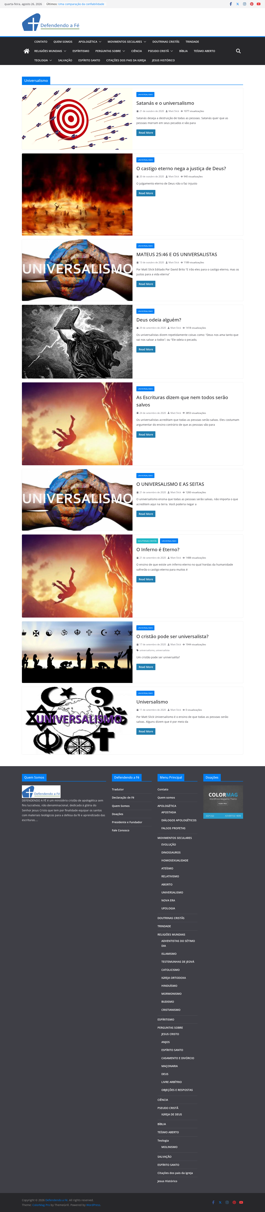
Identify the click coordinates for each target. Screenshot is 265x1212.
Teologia (41, 60)
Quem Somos (121, 806)
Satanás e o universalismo (165, 103)
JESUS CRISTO (170, 1034)
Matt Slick (174, 111)
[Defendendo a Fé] (26, 51)
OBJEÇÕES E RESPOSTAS (177, 1090)
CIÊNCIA (136, 51)
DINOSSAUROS (171, 852)
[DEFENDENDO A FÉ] (41, 788)
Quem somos (63, 41)
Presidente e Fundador (127, 822)
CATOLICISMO (170, 970)
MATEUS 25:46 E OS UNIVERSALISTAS (176, 254)
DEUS (164, 1074)
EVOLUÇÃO (168, 844)
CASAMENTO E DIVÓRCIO (177, 1058)
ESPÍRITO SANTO (89, 60)
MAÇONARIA (169, 1066)
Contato (40, 41)
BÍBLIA (183, 51)
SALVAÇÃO (65, 60)
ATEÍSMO (167, 868)
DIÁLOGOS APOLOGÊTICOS (179, 820)
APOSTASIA (168, 812)
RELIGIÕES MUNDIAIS (48, 51)
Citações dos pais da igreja (126, 60)
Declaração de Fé (123, 797)
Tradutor (118, 789)
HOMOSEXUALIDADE (174, 860)
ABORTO (166, 884)
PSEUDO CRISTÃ (158, 51)
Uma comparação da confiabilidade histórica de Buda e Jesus (81, 6)
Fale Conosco (120, 830)
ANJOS (165, 1042)
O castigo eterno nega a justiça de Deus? (181, 168)
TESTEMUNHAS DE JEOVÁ (177, 961)
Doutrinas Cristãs (147, 541)
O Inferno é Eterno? (157, 549)
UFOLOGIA (168, 908)
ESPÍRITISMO (81, 51)
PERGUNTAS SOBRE (108, 51)
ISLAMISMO (169, 954)
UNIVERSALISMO (172, 892)
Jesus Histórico (163, 60)
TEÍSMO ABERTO (204, 51)
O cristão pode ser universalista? (172, 636)
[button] (99, 41)
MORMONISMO (171, 993)
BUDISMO (167, 1001)
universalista (163, 650)
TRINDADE (192, 41)
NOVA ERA (168, 900)
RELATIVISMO (170, 876)
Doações (117, 814)
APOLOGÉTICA (88, 41)
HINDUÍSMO (169, 986)
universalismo (147, 650)
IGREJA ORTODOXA (173, 978)
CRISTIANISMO (170, 1010)
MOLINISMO (169, 1147)
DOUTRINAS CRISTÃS (165, 41)
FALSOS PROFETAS (173, 828)
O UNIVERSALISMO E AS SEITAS (170, 484)
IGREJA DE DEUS (171, 1114)
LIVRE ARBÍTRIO (171, 1082)
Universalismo (145, 94)
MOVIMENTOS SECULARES (125, 41)
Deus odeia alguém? (158, 319)
